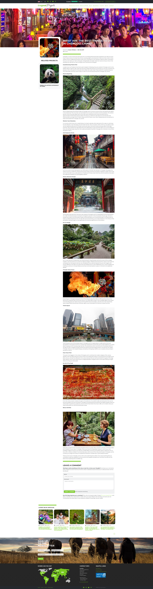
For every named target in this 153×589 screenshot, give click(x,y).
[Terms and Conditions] (101, 575)
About (106, 5)
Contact (111, 5)
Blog (90, 5)
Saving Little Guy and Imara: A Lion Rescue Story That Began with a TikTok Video (92, 529)
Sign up (41, 558)
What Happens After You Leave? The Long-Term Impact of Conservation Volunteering (61, 529)
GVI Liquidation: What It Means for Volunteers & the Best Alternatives (108, 528)
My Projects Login (110, 1)
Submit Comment (69, 491)
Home (39, 587)
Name (65, 474)
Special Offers (84, 5)
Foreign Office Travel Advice (101, 571)
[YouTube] (53, 1)
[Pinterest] (55, 1)
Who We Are (98, 568)
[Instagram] (50, 1)
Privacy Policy (50, 587)
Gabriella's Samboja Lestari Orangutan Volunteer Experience (45, 528)
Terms (45, 587)
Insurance (96, 5)
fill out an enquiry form (106, 495)
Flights (102, 5)
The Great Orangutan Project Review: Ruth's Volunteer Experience (76, 528)
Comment (66, 479)
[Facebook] (48, 1)
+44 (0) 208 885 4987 (99, 1)
